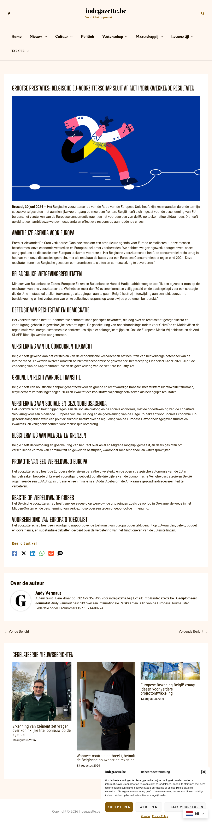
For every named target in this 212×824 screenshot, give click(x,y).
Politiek (87, 36)
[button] (204, 772)
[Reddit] (51, 553)
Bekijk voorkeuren (185, 807)
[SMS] (60, 553)
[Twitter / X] (23, 553)
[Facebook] (9, 13)
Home (16, 36)
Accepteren (119, 807)
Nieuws (36, 36)
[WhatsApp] (42, 553)
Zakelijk (18, 51)
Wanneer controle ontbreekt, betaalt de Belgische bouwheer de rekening (106, 757)
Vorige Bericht (17, 631)
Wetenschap (112, 36)
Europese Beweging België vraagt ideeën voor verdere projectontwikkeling (168, 689)
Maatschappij (147, 36)
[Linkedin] (32, 553)
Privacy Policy (160, 816)
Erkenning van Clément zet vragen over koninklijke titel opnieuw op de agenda (41, 730)
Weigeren (149, 807)
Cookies (145, 816)
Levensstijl (180, 36)
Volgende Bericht (193, 631)
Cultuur (61, 36)
